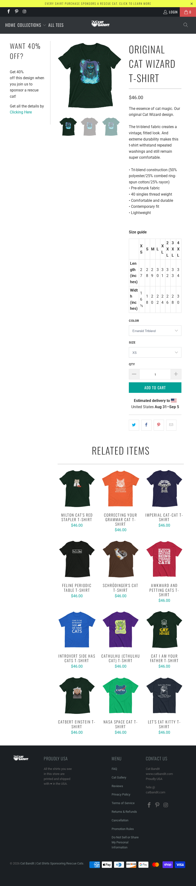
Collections (30, 25)
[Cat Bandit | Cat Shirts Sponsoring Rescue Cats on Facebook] (8, 12)
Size (132, 342)
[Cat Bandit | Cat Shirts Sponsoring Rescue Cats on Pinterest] (16, 12)
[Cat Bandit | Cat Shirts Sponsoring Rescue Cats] (100, 24)
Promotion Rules (123, 829)
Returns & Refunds (124, 811)
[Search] (186, 25)
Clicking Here (21, 112)
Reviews (117, 786)
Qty (132, 364)
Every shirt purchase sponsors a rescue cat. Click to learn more (98, 3)
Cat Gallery (119, 777)
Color (134, 320)
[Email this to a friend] (171, 425)
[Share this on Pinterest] (159, 425)
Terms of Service (123, 803)
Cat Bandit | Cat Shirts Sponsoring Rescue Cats (51, 863)
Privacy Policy (121, 794)
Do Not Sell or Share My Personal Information (125, 842)
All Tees (56, 25)
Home (10, 25)
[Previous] (60, 75)
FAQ (114, 769)
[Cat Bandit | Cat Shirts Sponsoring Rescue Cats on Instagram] (24, 12)
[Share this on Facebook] (146, 425)
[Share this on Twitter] (134, 425)
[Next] (119, 75)
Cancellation (120, 820)
